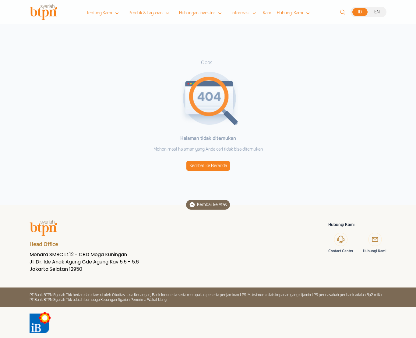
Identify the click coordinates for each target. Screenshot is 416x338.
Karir (267, 13)
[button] (103, 13)
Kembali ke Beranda (208, 165)
